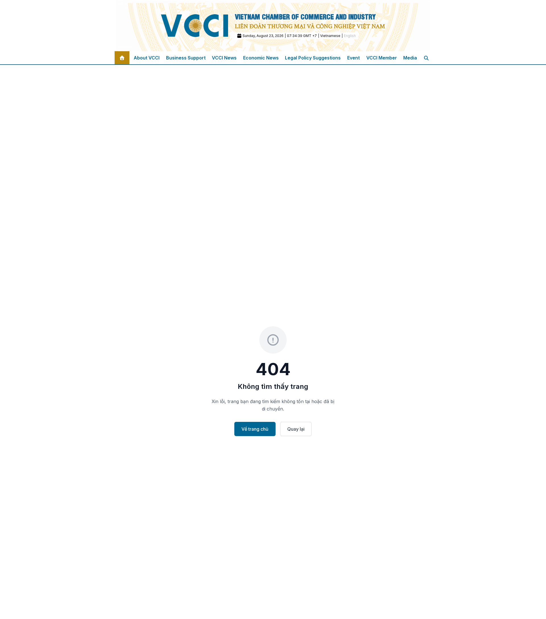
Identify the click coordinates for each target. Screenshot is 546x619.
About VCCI (147, 58)
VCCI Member (381, 58)
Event (353, 58)
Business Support (186, 58)
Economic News (261, 58)
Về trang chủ (254, 429)
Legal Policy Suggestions (313, 58)
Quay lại (296, 429)
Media (410, 58)
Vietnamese (330, 36)
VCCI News (224, 58)
